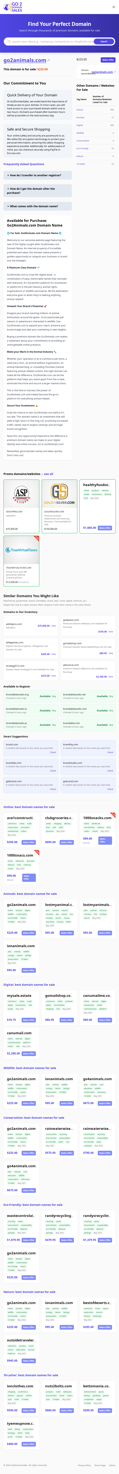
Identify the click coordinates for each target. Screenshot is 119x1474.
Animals (80, 117)
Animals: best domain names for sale (30, 894)
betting (87, 1395)
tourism (99, 1312)
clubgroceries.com (61, 817)
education (88, 1088)
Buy (54, 696)
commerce (12, 823)
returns (65, 910)
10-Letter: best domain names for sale (30, 1375)
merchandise (89, 827)
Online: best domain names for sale (29, 807)
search (58, 918)
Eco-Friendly (82, 148)
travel (97, 1308)
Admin (112, 1465)
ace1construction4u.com (28, 817)
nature (23, 918)
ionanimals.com (21, 945)
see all (48, 474)
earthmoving (13, 831)
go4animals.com (97, 1078)
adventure (88, 1308)
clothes (29, 1395)
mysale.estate (19, 995)
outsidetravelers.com (25, 1340)
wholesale (96, 823)
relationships (28, 1429)
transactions (21, 1005)
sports (101, 1392)
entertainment (90, 1392)
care (101, 1084)
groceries (50, 831)
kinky (27, 1433)
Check (53, 752)
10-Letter (80, 164)
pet (57, 914)
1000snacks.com (97, 817)
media (99, 1005)
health (86, 494)
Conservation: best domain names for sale (33, 1118)
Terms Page (100, 1465)
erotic (10, 1437)
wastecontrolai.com (24, 1215)
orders (23, 831)
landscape (97, 1316)
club (54, 827)
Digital (79, 125)
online (86, 490)
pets (47, 910)
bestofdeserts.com (99, 1302)
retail (61, 827)
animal (64, 914)
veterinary (101, 1092)
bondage (11, 1433)
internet (105, 490)
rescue (66, 918)
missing (60, 922)
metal (61, 1395)
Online (79, 109)
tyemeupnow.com (22, 1423)
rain (67, 1142)
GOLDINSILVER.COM (54, 511)
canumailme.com (98, 995)
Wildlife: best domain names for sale (29, 1068)
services (103, 910)
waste (20, 1221)
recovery (49, 914)
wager (99, 1399)
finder (68, 922)
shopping (57, 823)
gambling (96, 1395)
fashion (11, 1395)
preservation (13, 959)
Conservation (82, 140)
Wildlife (80, 133)
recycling (63, 1134)
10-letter (11, 922)
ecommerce (97, 494)
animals (19, 910)
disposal (23, 1229)
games (106, 1395)
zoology (11, 955)
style (10, 1399)
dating (17, 1429)
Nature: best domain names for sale (29, 1292)
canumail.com (19, 1032)
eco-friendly (12, 918)
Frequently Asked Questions (23, 164)
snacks (95, 831)
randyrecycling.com (62, 1215)
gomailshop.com (59, 995)
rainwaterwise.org (99, 1128)
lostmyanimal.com (61, 904)
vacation (22, 1346)
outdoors (11, 1353)
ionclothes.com (20, 1386)
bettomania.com (97, 1386)
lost (71, 914)
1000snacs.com (20, 855)
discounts (30, 861)
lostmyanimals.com (100, 904)
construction (13, 827)
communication (90, 1009)
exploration (88, 1312)
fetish (20, 1433)
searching (50, 922)
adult (10, 1429)
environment (51, 1138)
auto (48, 1399)
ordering (27, 865)
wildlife (10, 914)
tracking (49, 918)
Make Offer (108, 59)
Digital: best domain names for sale (29, 985)
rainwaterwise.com (62, 1128)
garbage (11, 1233)
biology (28, 955)
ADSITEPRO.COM (14, 511)
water (60, 1142)
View (53, 625)
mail (58, 1009)
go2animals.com (24, 60)
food (86, 498)
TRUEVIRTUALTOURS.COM (18, 567)
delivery (108, 494)
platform (102, 1009)
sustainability (64, 1138)
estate (10, 1009)
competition (89, 1399)
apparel (20, 1395)
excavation (25, 827)
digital (27, 910)
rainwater (88, 1145)
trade (29, 823)
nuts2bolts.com (58, 1386)
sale (30, 1005)
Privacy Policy (84, 1465)
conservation (21, 914)
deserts (87, 1316)
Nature (79, 156)
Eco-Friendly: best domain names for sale (33, 1205)
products (95, 490)
